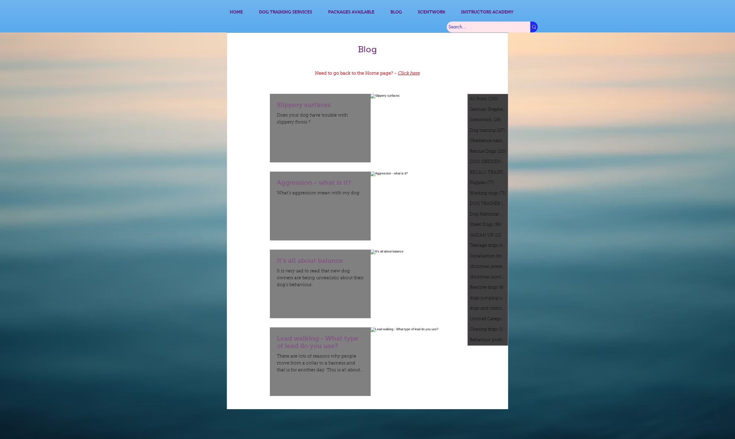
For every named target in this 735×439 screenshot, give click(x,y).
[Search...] (534, 27)
